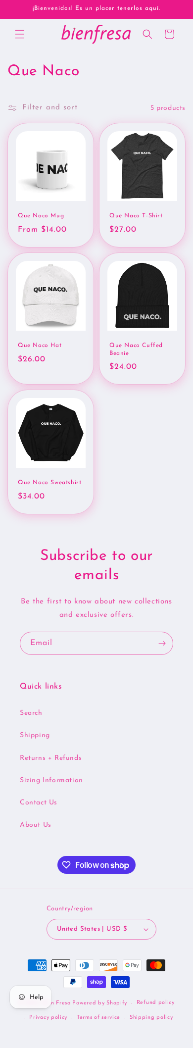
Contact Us (38, 802)
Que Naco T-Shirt (136, 216)
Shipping (35, 735)
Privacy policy (48, 1017)
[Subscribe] (162, 643)
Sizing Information (51, 780)
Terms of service (98, 1017)
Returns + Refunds (51, 758)
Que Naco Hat (39, 346)
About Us (35, 825)
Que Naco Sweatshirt (49, 483)
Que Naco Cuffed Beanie (136, 349)
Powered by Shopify (99, 1003)
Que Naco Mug (41, 216)
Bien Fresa (56, 1003)
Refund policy (156, 1002)
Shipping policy (151, 1017)
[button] (20, 34)
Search (31, 713)
